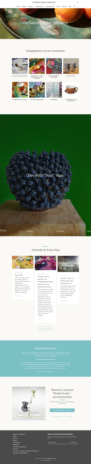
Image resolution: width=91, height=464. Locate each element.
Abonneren (73, 442)
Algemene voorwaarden (19, 446)
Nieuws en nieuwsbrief (19, 434)
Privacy (15, 440)
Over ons (15, 448)
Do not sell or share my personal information (26, 451)
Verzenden (16, 444)
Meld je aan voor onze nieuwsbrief (60, 434)
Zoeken (15, 436)
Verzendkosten (62, 401)
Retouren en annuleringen (20, 453)
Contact (15, 438)
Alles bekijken (45, 328)
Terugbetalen (16, 442)
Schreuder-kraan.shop (51, 458)
